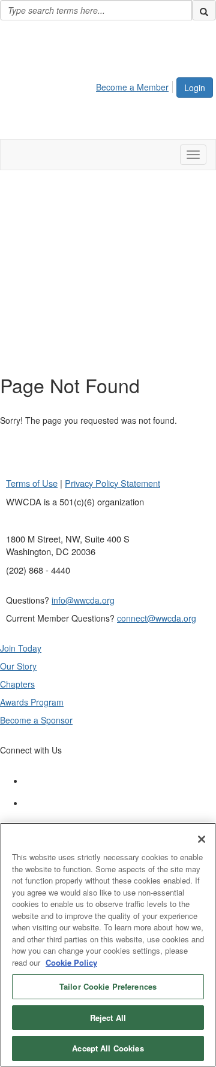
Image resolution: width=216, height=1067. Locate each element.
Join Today (20, 648)
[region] (108, 944)
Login (194, 88)
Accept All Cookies (107, 1048)
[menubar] (135, 85)
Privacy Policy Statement (112, 483)
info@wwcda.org (83, 600)
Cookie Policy (71, 962)
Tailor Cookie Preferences (108, 986)
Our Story (18, 666)
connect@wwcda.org (156, 618)
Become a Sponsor (36, 720)
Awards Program (32, 702)
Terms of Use (32, 483)
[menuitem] (135, 85)
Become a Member (132, 87)
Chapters (17, 684)
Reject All (108, 1017)
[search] (204, 10)
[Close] (201, 839)
